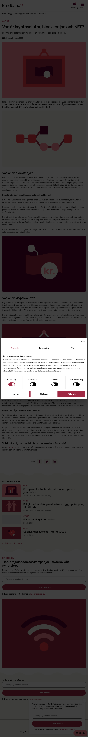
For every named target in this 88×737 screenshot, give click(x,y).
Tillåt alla (71, 394)
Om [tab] (72, 348)
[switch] (33, 384)
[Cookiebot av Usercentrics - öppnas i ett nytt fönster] (75, 341)
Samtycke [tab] (15, 348)
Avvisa (16, 394)
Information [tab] (44, 348)
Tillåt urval (44, 394)
